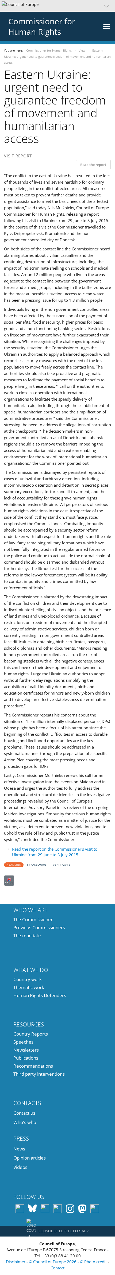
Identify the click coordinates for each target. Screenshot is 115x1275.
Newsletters (26, 1050)
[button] (57, 6)
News (19, 1149)
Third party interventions (39, 1074)
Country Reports (30, 1034)
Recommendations (33, 1066)
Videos (20, 1167)
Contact (57, 1267)
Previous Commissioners (39, 927)
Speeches (23, 1042)
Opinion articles (29, 1158)
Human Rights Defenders (39, 995)
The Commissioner (33, 919)
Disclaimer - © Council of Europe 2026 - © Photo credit (57, 1261)
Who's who (24, 1122)
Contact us (24, 1113)
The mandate (27, 935)
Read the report (93, 164)
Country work (27, 979)
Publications (25, 1058)
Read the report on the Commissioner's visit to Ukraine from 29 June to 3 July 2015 (54, 851)
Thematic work (28, 987)
